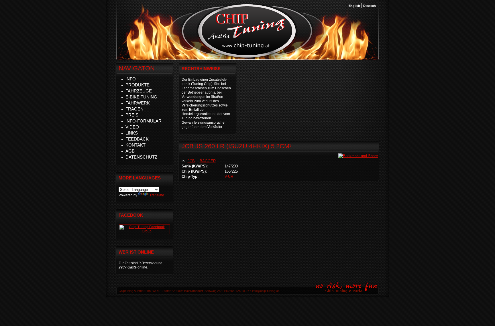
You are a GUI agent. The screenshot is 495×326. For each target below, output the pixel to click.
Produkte (137, 84)
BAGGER (208, 161)
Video (132, 127)
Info (130, 78)
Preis (131, 114)
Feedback (137, 139)
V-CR (229, 176)
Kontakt (135, 145)
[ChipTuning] (144, 231)
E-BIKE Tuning (141, 96)
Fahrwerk (137, 102)
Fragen (134, 108)
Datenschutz (141, 157)
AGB (130, 151)
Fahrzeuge (138, 90)
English (354, 5)
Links (131, 133)
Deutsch (369, 5)
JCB (191, 161)
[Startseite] (247, 57)
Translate (157, 195)
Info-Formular (143, 120)
